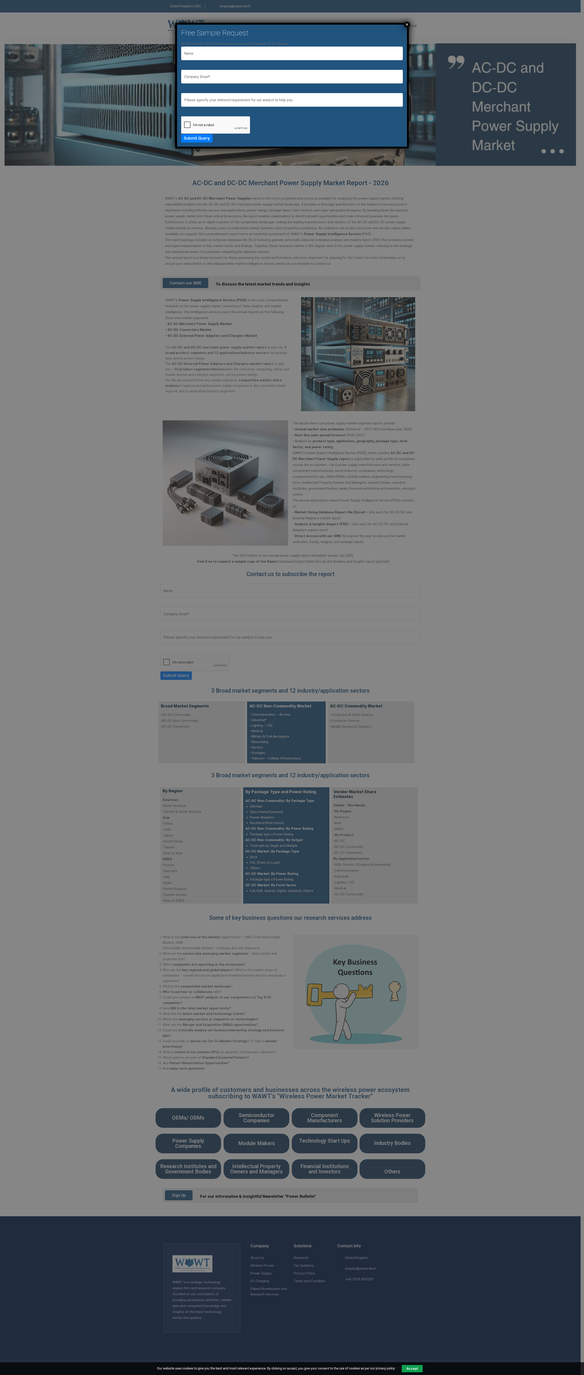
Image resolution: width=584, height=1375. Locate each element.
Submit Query (197, 138)
